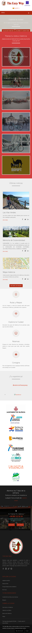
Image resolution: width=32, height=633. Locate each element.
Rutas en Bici (5, 583)
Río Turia (4, 589)
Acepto (27, 630)
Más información (19, 630)
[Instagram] (6, 569)
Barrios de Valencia (6, 613)
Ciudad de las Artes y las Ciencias (10, 597)
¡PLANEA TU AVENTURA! (22, 31)
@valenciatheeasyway (20, 385)
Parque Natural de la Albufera (9, 586)
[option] (16, 23)
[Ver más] (5, 220)
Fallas (3, 616)
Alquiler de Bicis (6, 580)
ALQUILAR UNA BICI (8, 31)
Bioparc (4, 600)
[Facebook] (3, 569)
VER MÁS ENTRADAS (16, 285)
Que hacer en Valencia (7, 607)
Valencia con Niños (6, 610)
